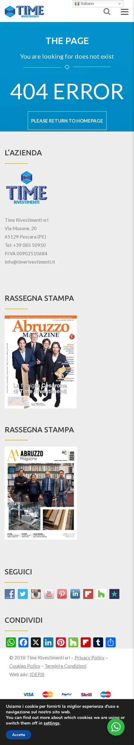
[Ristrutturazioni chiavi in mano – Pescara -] (24, 11)
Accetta (18, 734)
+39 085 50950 (29, 245)
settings (52, 723)
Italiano (86, 3)
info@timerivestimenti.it (30, 262)
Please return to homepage (67, 120)
